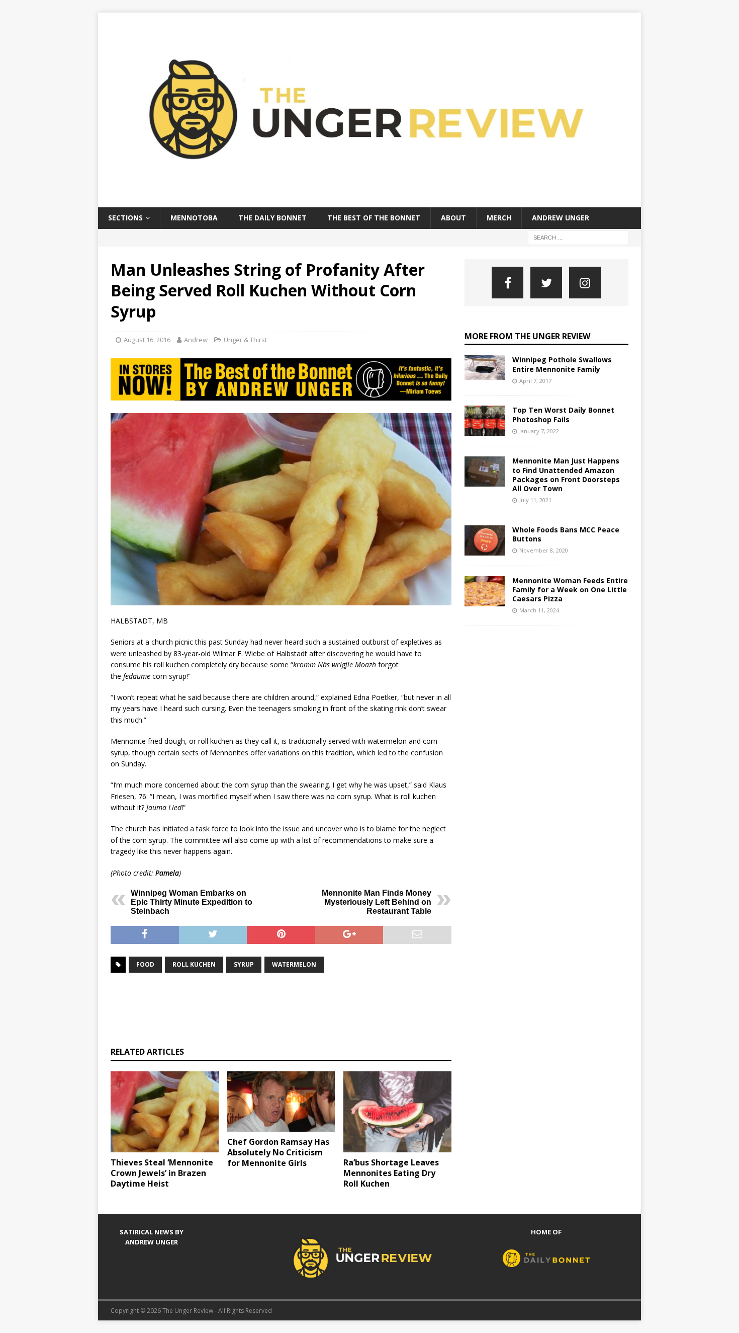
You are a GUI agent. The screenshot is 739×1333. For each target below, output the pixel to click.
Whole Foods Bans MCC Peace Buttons (565, 534)
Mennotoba (194, 217)
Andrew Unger (560, 217)
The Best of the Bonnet (373, 217)
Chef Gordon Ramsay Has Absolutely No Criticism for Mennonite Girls (278, 1152)
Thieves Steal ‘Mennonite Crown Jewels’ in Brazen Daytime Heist (162, 1173)
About (453, 217)
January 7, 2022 (539, 431)
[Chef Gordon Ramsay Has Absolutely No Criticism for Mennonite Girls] (281, 1101)
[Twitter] (546, 282)
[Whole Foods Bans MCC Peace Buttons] (485, 540)
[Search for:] (578, 237)
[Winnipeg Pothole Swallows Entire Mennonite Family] (485, 367)
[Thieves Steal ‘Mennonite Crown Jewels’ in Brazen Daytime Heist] (165, 1111)
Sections (125, 217)
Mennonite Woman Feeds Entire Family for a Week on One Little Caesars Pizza (570, 589)
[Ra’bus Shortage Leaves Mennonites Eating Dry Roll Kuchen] (397, 1111)
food (145, 964)
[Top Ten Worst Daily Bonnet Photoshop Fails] (485, 421)
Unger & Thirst (245, 339)
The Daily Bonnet (272, 217)
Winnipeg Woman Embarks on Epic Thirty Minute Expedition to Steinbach (191, 902)
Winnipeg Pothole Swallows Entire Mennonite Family (562, 364)
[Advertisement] (294, 1008)
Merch (499, 217)
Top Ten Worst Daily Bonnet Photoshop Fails (563, 414)
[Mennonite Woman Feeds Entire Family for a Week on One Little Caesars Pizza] (485, 591)
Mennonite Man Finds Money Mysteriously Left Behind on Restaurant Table (376, 902)
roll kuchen (194, 964)
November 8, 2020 (543, 550)
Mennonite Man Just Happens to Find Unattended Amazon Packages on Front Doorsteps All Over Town (566, 474)
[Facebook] (507, 282)
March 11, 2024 (539, 610)
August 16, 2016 (147, 339)
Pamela (167, 873)
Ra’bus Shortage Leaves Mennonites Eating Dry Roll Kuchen (391, 1173)
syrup (244, 964)
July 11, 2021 (535, 500)
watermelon (294, 964)
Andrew (196, 339)
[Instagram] (585, 282)
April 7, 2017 (535, 380)
